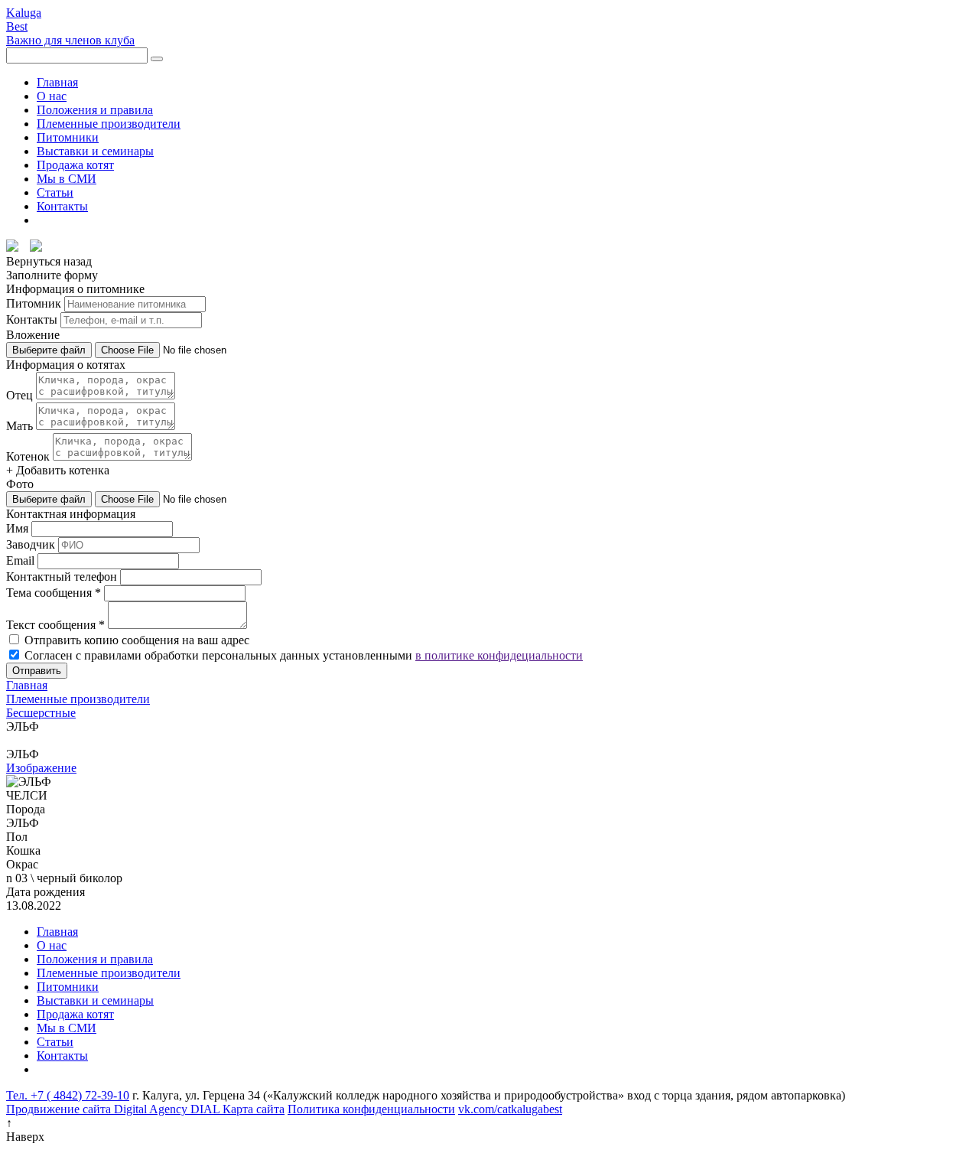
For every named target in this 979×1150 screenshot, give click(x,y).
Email (20, 560)
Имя (17, 528)
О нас (52, 96)
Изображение (41, 767)
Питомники (68, 137)
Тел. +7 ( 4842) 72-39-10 (67, 1095)
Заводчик (30, 544)
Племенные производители (109, 123)
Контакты (62, 206)
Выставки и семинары (95, 151)
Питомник (33, 303)
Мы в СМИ (66, 178)
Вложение (33, 334)
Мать (19, 425)
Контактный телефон (61, 576)
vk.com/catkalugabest (510, 1109)
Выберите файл (49, 350)
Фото (20, 483)
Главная (57, 82)
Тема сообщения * (53, 592)
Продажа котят (75, 164)
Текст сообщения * (55, 624)
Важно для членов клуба (70, 40)
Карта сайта (254, 1109)
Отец (19, 395)
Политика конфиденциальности (371, 1109)
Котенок (28, 456)
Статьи (55, 192)
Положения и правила (95, 109)
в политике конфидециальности (499, 655)
